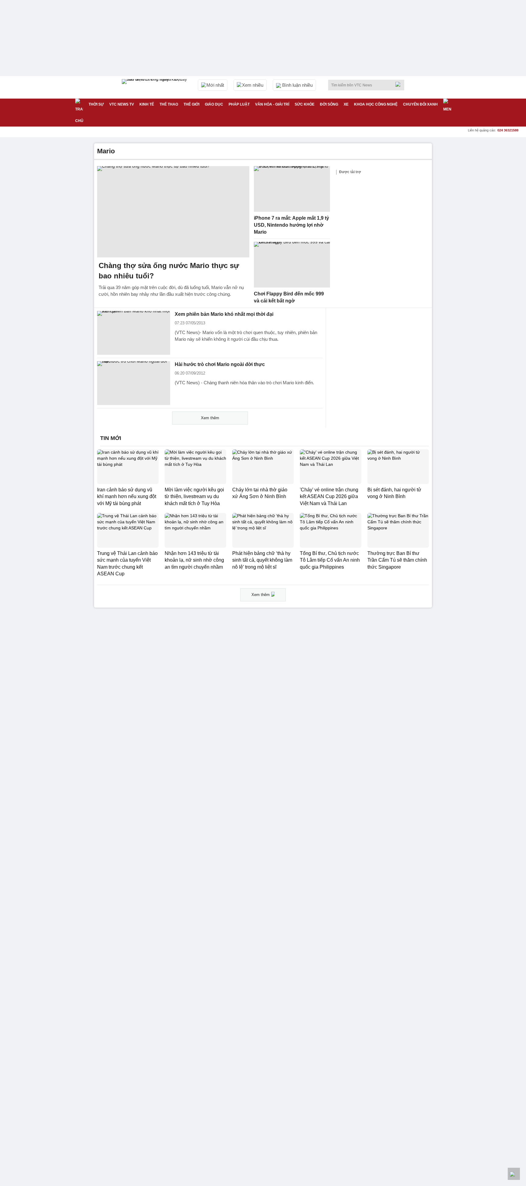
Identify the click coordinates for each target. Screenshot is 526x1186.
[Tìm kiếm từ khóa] (399, 84)
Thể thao (169, 104)
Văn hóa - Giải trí (272, 104)
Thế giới (191, 104)
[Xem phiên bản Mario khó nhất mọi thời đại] (133, 333)
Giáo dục (214, 104)
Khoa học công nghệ (376, 104)
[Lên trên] (514, 1174)
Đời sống (329, 104)
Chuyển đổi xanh (420, 104)
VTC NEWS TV (121, 104)
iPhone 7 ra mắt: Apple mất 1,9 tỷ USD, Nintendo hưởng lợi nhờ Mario (291, 224)
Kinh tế (146, 104)
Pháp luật (239, 104)
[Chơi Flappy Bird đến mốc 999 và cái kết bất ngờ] (292, 265)
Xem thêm (210, 418)
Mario (106, 151)
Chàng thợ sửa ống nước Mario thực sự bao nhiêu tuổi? (169, 270)
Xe (346, 104)
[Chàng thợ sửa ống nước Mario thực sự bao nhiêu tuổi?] (173, 211)
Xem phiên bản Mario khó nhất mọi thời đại (224, 314)
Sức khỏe (304, 104)
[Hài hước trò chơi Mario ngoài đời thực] (133, 383)
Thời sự (96, 104)
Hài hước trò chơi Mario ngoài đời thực (220, 364)
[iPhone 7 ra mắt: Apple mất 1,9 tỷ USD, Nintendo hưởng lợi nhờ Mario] (292, 189)
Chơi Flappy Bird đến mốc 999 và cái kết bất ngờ (289, 297)
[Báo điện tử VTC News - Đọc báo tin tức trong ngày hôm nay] (155, 87)
